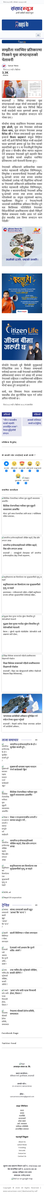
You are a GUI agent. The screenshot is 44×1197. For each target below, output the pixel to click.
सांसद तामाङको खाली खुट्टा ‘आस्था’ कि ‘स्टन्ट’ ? (21, 911)
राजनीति (22, 1116)
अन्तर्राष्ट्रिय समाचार (22, 1129)
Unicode (22, 1150)
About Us (22, 1141)
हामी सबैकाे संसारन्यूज (24, 13)
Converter (22, 1153)
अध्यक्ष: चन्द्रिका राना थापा (22, 1172)
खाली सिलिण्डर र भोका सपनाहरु (23, 933)
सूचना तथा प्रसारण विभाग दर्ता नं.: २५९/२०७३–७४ (22, 1166)
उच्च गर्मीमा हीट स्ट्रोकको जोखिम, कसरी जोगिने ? (23, 971)
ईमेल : (22, 1094)
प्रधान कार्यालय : (22, 1073)
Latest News (22, 1144)
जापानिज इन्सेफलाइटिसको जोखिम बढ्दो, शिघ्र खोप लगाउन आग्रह (20, 547)
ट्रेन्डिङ (5, 905)
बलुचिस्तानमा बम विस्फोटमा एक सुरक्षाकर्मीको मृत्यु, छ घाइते (23, 867)
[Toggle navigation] (38, 35)
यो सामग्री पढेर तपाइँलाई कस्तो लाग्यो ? (19, 455)
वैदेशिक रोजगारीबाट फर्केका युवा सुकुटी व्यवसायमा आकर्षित (19, 507)
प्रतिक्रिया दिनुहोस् (9, 442)
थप (36, 740)
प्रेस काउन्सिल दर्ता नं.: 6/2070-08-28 (22, 1169)
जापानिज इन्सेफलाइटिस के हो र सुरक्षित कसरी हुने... (23, 746)
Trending (22, 1147)
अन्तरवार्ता (22, 1118)
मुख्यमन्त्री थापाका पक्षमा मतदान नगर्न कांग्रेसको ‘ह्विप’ (23, 768)
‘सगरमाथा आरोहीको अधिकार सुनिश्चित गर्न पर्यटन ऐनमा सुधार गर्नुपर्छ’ (20, 718)
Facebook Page (10, 1033)
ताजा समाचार (10, 740)
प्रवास (22, 1113)
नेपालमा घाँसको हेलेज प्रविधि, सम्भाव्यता (22, 1012)
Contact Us (22, 1156)
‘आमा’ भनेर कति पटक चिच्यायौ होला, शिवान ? (23, 992)
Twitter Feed (9, 1043)
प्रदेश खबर (22, 1121)
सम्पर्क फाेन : (22, 1084)
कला (22, 1111)
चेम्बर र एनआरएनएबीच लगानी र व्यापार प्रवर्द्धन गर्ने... (23, 818)
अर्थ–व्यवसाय (22, 1124)
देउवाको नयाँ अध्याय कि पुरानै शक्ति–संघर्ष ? (22, 949)
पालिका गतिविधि (22, 1126)
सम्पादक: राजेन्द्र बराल (22, 1175)
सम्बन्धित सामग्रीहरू (10, 490)
